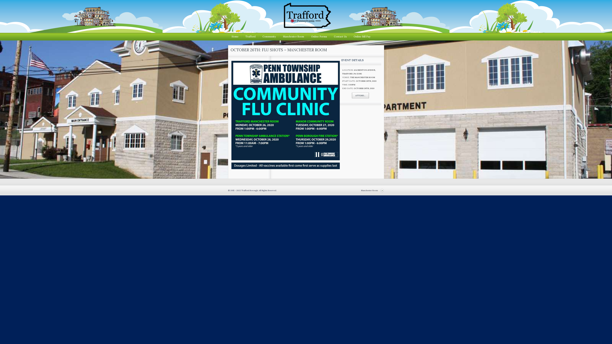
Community (269, 36)
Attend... (360, 95)
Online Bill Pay (362, 36)
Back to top (382, 190)
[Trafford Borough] (306, 27)
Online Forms (319, 36)
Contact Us (340, 36)
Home (235, 36)
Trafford (250, 36)
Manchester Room (293, 36)
